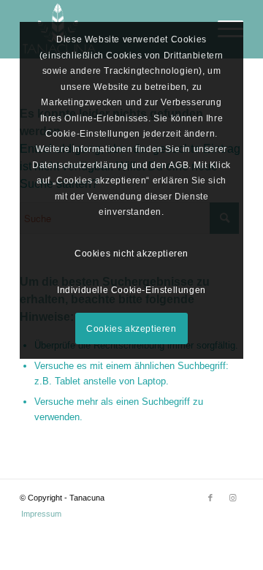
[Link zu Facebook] (210, 498)
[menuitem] (37, 513)
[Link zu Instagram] (232, 498)
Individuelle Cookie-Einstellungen (131, 290)
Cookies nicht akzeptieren (131, 253)
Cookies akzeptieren (131, 329)
